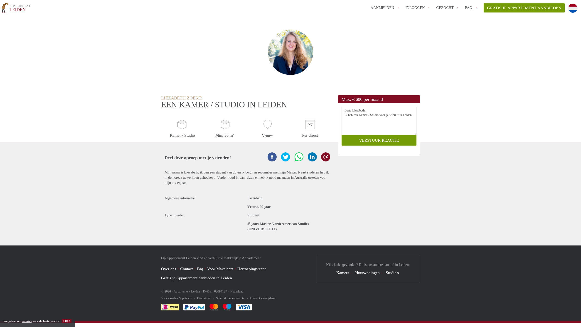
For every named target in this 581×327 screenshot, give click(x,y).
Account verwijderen (262, 298)
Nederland (237, 291)
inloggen (415, 8)
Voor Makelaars (220, 269)
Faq (200, 269)
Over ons (168, 269)
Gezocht (445, 8)
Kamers (342, 272)
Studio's (392, 272)
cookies (27, 321)
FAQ (468, 8)
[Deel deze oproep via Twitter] (285, 156)
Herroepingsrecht (251, 269)
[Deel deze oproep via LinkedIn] (312, 156)
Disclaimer (204, 298)
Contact (186, 269)
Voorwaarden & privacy (177, 298)
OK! (66, 321)
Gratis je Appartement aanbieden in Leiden (196, 278)
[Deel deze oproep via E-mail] (325, 156)
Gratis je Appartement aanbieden (524, 8)
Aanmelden (382, 8)
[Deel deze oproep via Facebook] (272, 156)
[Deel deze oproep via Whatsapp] (298, 156)
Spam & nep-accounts (230, 298)
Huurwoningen (367, 272)
